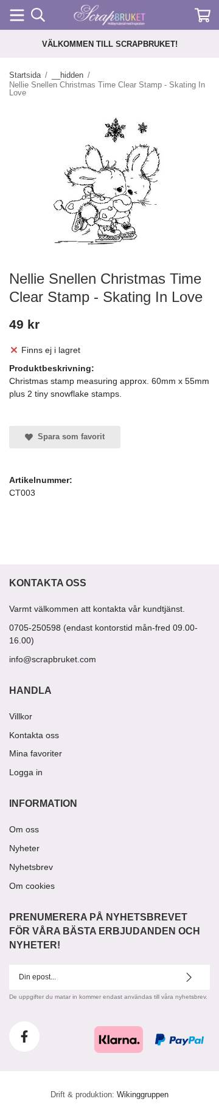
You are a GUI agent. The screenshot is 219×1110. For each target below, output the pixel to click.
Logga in (26, 772)
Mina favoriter (35, 753)
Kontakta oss (34, 735)
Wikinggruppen (143, 1094)
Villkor (20, 716)
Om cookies (32, 886)
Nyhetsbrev (31, 867)
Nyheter (24, 848)
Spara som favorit (69, 436)
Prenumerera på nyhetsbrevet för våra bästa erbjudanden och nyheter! (104, 931)
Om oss (24, 829)
